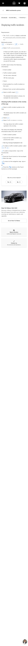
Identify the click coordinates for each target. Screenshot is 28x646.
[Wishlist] (19, 3)
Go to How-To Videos (14, 220)
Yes (8, 182)
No (18, 182)
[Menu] (3, 3)
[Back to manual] (3, 10)
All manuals (4, 17)
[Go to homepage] (14, 3)
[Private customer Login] (24, 3)
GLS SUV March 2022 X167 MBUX (13, 17)
